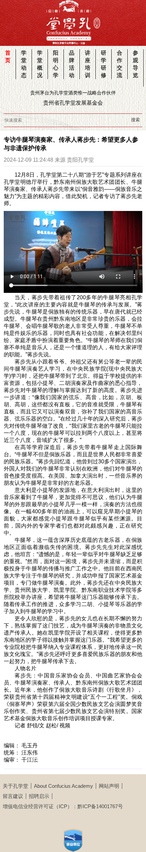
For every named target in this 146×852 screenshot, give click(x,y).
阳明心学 (55, 64)
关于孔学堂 (15, 786)
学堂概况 (39, 64)
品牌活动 (71, 64)
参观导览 (135, 64)
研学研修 (103, 64)
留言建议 (13, 796)
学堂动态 (23, 64)
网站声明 (109, 786)
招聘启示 (39, 796)
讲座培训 (87, 64)
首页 (8, 56)
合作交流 (119, 64)
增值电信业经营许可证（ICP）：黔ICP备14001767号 (63, 806)
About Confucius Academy (63, 786)
